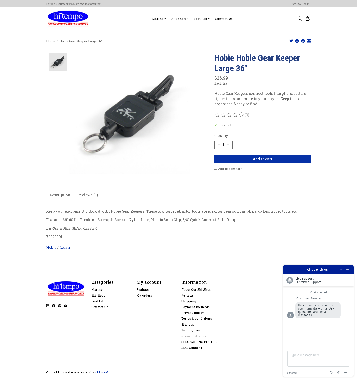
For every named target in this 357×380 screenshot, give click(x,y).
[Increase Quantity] (228, 145)
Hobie (51, 247)
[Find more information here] (318, 321)
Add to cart (262, 159)
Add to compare (230, 169)
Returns (187, 295)
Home (50, 41)
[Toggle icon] (300, 18)
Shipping (188, 301)
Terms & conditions (196, 318)
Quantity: (221, 136)
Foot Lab (97, 301)
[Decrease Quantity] (219, 145)
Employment (191, 330)
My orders (144, 295)
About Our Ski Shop (196, 290)
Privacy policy (192, 313)
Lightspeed (101, 372)
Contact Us (224, 19)
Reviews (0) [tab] (87, 195)
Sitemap (187, 324)
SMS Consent (191, 348)
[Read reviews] (229, 115)
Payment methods (195, 307)
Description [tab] (60, 195)
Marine (97, 290)
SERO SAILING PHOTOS (199, 342)
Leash (65, 247)
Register (142, 290)
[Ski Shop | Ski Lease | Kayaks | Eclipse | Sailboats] (68, 18)
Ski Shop (98, 295)
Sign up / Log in (300, 3)
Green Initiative (193, 336)
